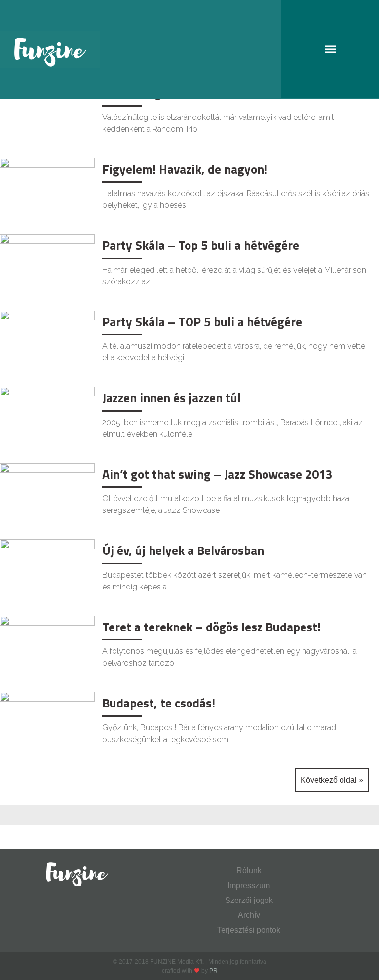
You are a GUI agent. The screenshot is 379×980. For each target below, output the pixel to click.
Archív (249, 915)
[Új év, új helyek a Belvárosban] (47, 570)
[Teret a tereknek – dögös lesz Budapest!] (47, 646)
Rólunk (249, 870)
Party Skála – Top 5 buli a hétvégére (200, 245)
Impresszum (248, 885)
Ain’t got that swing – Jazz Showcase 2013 (217, 474)
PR (213, 970)
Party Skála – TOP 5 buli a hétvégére (202, 322)
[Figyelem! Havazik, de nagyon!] (47, 189)
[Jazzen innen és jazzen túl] (47, 417)
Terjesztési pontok (248, 930)
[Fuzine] (189, 49)
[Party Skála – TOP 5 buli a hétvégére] (47, 341)
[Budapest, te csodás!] (47, 722)
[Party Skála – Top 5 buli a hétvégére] (47, 265)
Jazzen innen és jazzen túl (171, 398)
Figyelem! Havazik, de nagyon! (184, 169)
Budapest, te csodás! (158, 703)
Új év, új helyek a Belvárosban (183, 550)
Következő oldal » (332, 780)
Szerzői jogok (249, 900)
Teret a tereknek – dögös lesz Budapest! (211, 627)
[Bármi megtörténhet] (47, 112)
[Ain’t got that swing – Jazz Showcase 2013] (47, 494)
